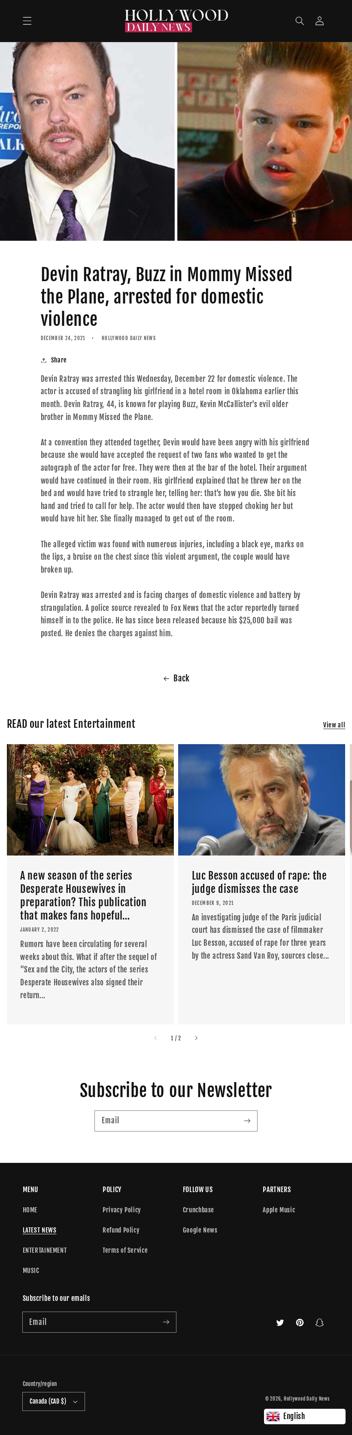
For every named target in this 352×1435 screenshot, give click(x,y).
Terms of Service (125, 1250)
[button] (27, 21)
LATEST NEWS (40, 1230)
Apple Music (279, 1210)
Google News (200, 1230)
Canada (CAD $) (48, 1401)
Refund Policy (121, 1230)
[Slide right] (195, 1038)
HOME (30, 1210)
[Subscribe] (247, 1121)
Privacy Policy (122, 1210)
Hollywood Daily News (307, 1399)
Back (181, 678)
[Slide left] (156, 1038)
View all (334, 725)
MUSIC (31, 1270)
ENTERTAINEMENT (45, 1250)
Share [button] (59, 360)
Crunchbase (198, 1210)
